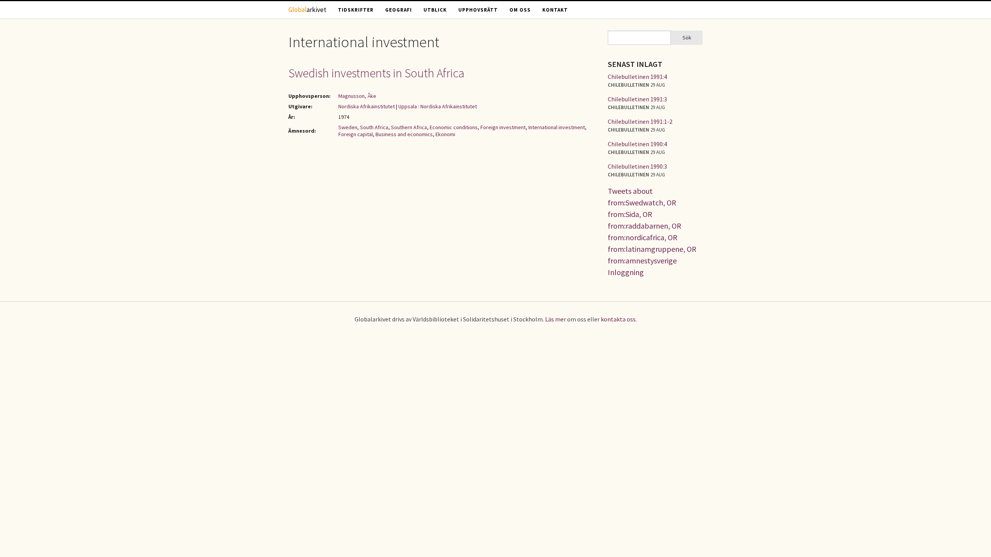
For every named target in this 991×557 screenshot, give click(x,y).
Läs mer (555, 319)
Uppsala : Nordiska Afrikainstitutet (437, 106)
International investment (556, 127)
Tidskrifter (356, 10)
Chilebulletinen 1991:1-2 (640, 121)
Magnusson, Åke (357, 95)
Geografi (398, 10)
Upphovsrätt (478, 10)
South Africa (374, 127)
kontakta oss (618, 319)
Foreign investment (503, 127)
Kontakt (555, 10)
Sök (686, 37)
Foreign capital (355, 134)
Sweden (347, 127)
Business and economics (404, 134)
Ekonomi (445, 134)
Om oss (520, 10)
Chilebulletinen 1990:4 (637, 144)
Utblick (435, 10)
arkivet (307, 9)
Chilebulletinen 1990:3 (637, 166)
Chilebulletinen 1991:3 (637, 99)
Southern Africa (409, 127)
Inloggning (626, 272)
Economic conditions (454, 127)
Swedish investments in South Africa (376, 73)
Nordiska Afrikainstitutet (366, 106)
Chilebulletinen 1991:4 (637, 76)
